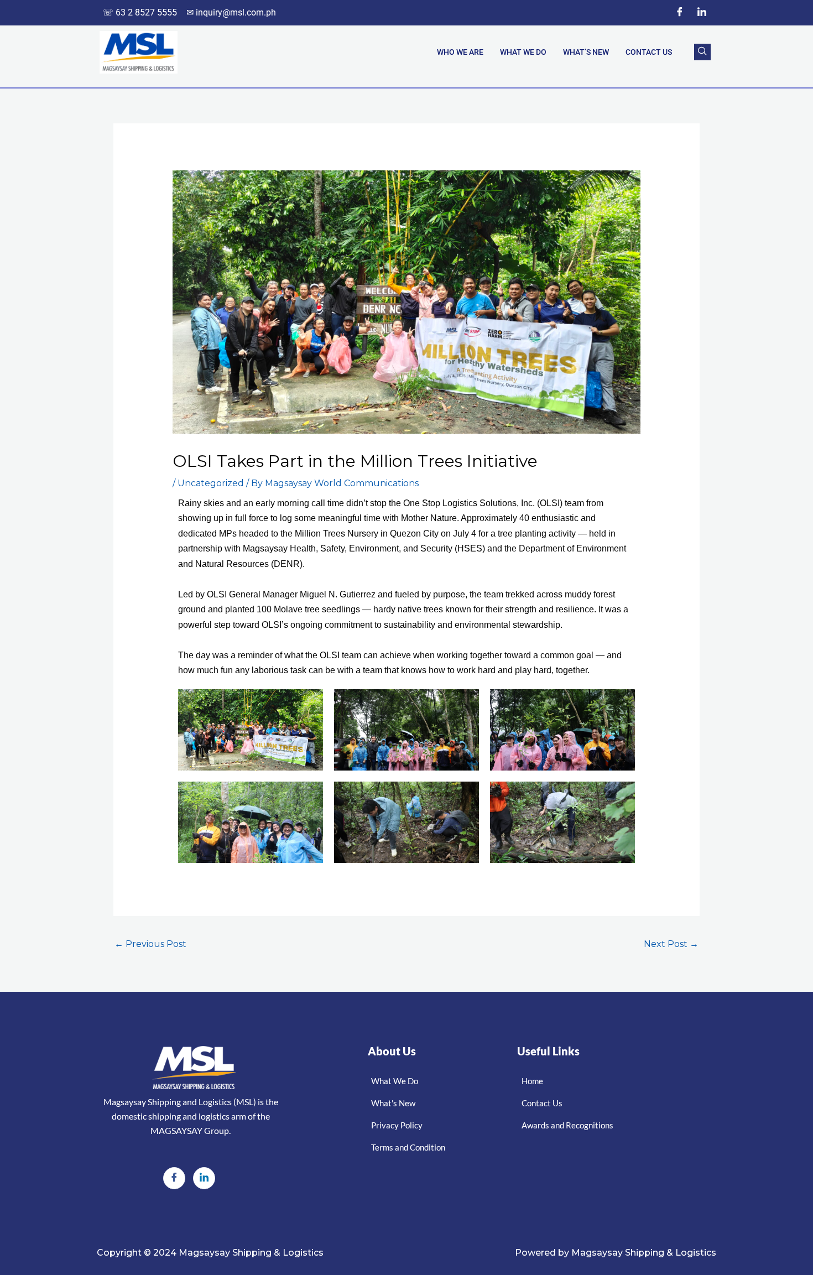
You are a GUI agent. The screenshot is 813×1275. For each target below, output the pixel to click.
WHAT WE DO (523, 52)
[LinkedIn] (702, 12)
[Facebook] (679, 12)
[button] (702, 52)
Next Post (671, 944)
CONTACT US (649, 52)
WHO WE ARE (460, 52)
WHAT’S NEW (586, 52)
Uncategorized (211, 483)
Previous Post (150, 944)
